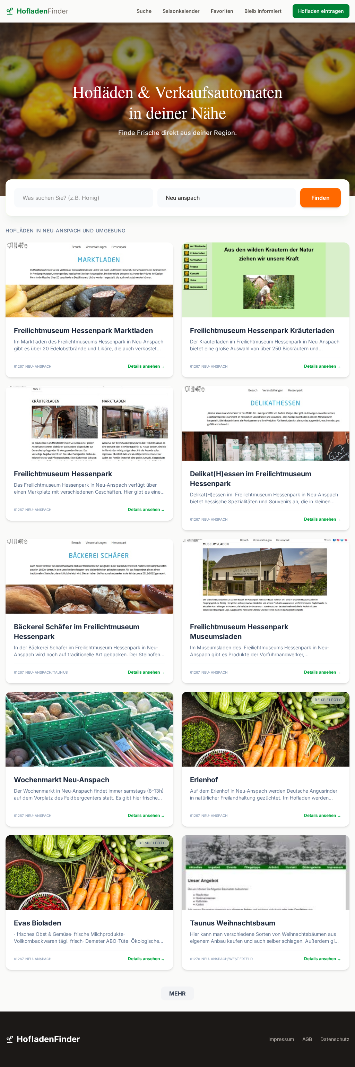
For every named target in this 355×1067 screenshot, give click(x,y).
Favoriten (222, 11)
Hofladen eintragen (321, 11)
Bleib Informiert (263, 11)
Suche (144, 11)
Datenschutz (334, 1039)
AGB (307, 1039)
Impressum (281, 1039)
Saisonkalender (181, 11)
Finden (320, 197)
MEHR (177, 993)
